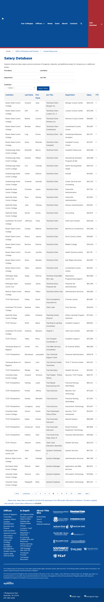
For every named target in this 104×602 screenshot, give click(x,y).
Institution (7, 84)
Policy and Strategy (7, 541)
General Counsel (10, 533)
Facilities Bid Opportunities (25, 522)
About (65, 24)
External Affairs (9, 531)
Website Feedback (43, 524)
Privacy (39, 522)
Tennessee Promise (24, 554)
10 (71, 493)
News (50, 24)
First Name (8, 70)
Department (8, 77)
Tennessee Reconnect (24, 558)
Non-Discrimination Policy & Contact (37, 578)
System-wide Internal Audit (9, 554)
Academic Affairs (10, 519)
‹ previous (26, 493)
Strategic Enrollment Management (9, 546)
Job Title (43, 77)
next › (80, 493)
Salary (89, 95)
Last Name (43, 70)
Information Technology (8, 537)
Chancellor (8, 517)
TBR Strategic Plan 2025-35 (25, 549)
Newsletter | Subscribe (25, 534)
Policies (23, 526)
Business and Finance (9, 527)
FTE (97, 95)
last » (87, 493)
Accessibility (41, 517)
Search (39, 519)
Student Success (10, 551)
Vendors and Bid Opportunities (26, 518)
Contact (73, 24)
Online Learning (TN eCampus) (26, 545)
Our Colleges (27, 24)
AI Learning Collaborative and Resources (27, 539)
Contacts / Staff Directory (26, 529)
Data (57, 24)
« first (17, 493)
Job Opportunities (27, 514)
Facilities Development (9, 523)
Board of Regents (10, 514)
